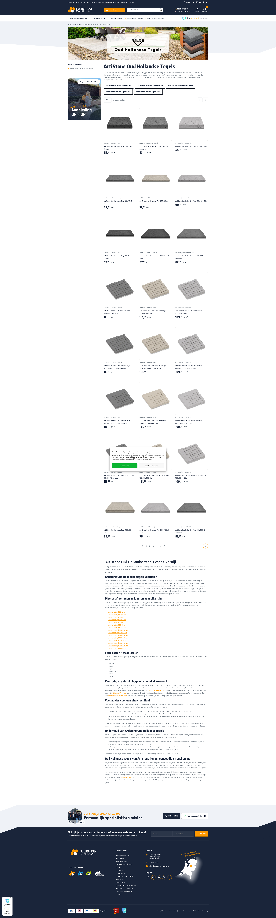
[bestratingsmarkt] (91, 852)
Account (197, 11)
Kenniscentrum (80, 2)
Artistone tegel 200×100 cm (118, 643)
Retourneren (120, 873)
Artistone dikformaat (118, 693)
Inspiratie (94, 2)
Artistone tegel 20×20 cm (117, 612)
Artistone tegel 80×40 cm (117, 625)
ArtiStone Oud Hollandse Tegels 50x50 (180, 85)
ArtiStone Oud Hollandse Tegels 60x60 (118, 92)
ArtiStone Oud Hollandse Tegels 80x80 (148, 92)
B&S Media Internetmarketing (200, 911)
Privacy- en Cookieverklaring (126, 885)
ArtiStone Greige (152, 198)
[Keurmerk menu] (10, 897)
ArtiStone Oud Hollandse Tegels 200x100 (150, 85)
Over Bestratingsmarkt (124, 891)
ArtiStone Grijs (186, 143)
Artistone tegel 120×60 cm (117, 633)
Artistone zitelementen (156, 690)
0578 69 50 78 (182, 9)
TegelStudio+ (125, 2)
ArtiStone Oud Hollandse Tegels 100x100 (118, 85)
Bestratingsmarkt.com (171, 911)
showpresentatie (127, 777)
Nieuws (188, 2)
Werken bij (119, 879)
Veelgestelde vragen (123, 855)
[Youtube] (199, 2)
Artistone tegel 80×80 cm (117, 627)
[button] (7, 906)
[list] (205, 100)
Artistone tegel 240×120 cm (118, 646)
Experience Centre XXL (112, 2)
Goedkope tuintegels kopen (80, 24)
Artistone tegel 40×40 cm (117, 615)
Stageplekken (120, 882)
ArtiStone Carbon (116, 143)
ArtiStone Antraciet (116, 308)
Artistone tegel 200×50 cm (117, 640)
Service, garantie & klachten (125, 876)
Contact (132, 2)
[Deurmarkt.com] (80, 873)
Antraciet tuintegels (152, 143)
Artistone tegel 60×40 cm (117, 622)
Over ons (101, 2)
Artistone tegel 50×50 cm (117, 617)
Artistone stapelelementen (117, 696)
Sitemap (180, 911)
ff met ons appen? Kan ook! (196, 816)
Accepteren (124, 466)
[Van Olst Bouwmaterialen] (99, 873)
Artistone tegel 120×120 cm (118, 635)
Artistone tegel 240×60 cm (117, 648)
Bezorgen (119, 870)
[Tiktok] (170, 877)
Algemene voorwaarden (124, 888)
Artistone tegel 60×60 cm (117, 620)
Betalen (118, 867)
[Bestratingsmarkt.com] (72, 873)
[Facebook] (192, 2)
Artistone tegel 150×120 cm (118, 638)
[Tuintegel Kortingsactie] (132, 136)
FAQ (88, 2)
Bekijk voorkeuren (151, 466)
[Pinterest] (203, 2)
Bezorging (71, 2)
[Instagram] (196, 2)
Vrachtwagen (205, 10)
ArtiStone (106, 143)
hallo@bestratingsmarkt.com (159, 866)
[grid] (200, 100)
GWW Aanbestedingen (124, 864)
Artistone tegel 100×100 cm (118, 630)
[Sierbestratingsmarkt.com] (88, 873)
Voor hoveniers (121, 861)
